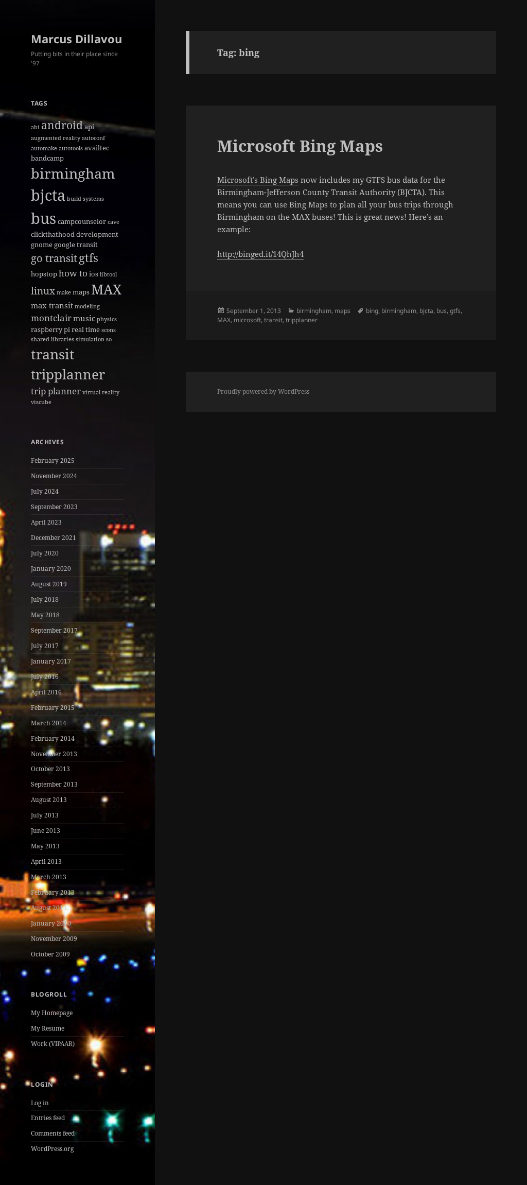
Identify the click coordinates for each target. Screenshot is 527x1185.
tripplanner (68, 374)
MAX (106, 289)
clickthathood (53, 234)
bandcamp (47, 158)
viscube (41, 402)
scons (108, 330)
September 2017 (54, 630)
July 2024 (45, 491)
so (109, 339)
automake (44, 148)
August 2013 (49, 799)
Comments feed (53, 1133)
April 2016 (46, 692)
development (97, 234)
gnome (41, 244)
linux (43, 291)
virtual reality (100, 392)
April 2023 (46, 522)
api (89, 126)
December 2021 (53, 537)
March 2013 (48, 877)
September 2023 (54, 506)
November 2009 (54, 938)
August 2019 (49, 584)
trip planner (56, 391)
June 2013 (45, 830)
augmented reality (55, 138)
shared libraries (52, 339)
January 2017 (51, 661)
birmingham (73, 173)
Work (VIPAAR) (53, 1043)
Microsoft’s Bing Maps (257, 180)
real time (86, 329)
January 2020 (51, 568)
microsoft (247, 320)
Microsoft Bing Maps (300, 145)
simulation (90, 339)
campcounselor (82, 221)
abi (35, 127)
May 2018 (45, 615)
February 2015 (53, 707)
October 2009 (50, 954)
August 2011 (49, 907)
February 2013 (53, 892)
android (62, 125)
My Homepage (52, 1012)
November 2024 (54, 476)
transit (53, 353)
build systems (85, 198)
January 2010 (51, 923)
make (64, 292)
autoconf (93, 138)
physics (107, 319)
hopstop (44, 273)
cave (113, 221)
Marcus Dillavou (76, 38)
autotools (71, 148)
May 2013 (45, 846)
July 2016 (45, 676)
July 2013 (45, 815)
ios (93, 273)
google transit (76, 244)
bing (372, 310)
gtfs (88, 257)
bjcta (48, 195)
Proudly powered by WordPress (263, 391)
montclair (51, 318)
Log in (40, 1103)
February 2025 (53, 460)
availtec (96, 147)
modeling (87, 306)
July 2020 (45, 553)
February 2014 (53, 738)
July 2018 (45, 599)
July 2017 (45, 645)
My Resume (47, 1028)
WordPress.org (52, 1148)
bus (43, 218)
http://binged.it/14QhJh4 (260, 254)
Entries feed (48, 1117)
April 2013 (46, 861)
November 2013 (54, 754)
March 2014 (48, 723)
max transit (52, 305)
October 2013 (50, 768)
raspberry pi (50, 329)
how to (73, 273)
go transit (54, 258)
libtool (108, 274)
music (84, 318)
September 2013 (54, 784)
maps (81, 292)
